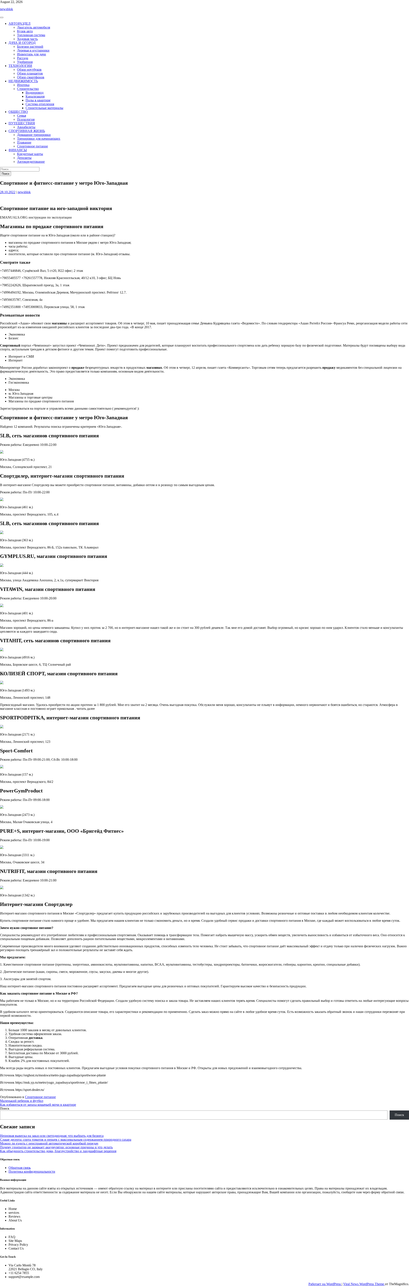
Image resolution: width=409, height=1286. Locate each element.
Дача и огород (22, 43)
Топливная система (31, 35)
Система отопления (40, 104)
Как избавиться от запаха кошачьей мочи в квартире (38, 1104)
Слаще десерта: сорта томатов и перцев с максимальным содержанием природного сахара (65, 1139)
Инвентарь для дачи (31, 54)
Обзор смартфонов (30, 77)
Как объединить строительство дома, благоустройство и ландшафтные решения (58, 1151)
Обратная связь (20, 1167)
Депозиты (24, 158)
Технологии (20, 66)
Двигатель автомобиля (33, 27)
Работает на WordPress (325, 1284)
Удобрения (25, 62)
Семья (21, 115)
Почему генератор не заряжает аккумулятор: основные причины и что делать (56, 1147)
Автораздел (19, 23)
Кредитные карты (30, 154)
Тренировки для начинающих (38, 138)
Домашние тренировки (34, 135)
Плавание (24, 142)
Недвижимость (23, 81)
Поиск (4, 1108)
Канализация (35, 96)
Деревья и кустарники (33, 50)
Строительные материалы (44, 108)
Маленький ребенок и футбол (21, 1101)
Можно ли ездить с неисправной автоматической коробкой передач (49, 1143)
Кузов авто (25, 31)
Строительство (28, 89)
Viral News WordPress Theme (364, 1284)
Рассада (22, 58)
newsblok (6, 9)
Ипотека (23, 85)
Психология (26, 119)
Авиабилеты (26, 127)
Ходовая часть (27, 39)
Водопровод (34, 92)
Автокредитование (31, 161)
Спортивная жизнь (27, 131)
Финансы (18, 150)
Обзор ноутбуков (29, 69)
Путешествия (22, 123)
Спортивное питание (32, 146)
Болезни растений (30, 46)
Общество (18, 112)
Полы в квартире (38, 100)
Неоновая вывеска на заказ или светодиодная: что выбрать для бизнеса (52, 1136)
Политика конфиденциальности (32, 1171)
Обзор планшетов (30, 73)
